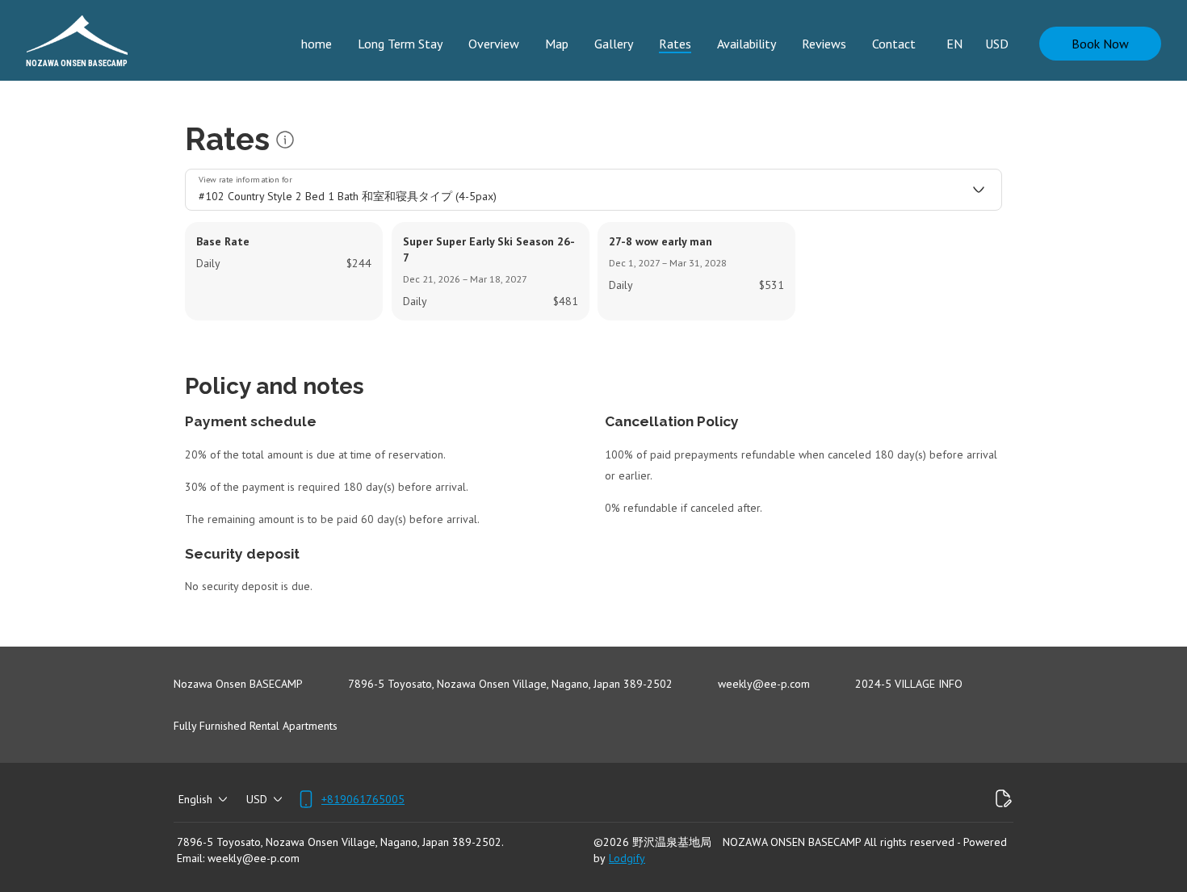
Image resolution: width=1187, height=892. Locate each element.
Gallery (613, 44)
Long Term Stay (400, 44)
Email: (190, 858)
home (316, 44)
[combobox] (593, 190)
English (195, 799)
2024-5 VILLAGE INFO (909, 683)
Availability (746, 44)
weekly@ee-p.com (254, 858)
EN (954, 44)
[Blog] (1003, 799)
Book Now (1100, 44)
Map (556, 44)
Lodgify (627, 858)
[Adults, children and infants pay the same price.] (285, 139)
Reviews (824, 44)
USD (997, 44)
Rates (675, 44)
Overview (493, 44)
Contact (894, 44)
